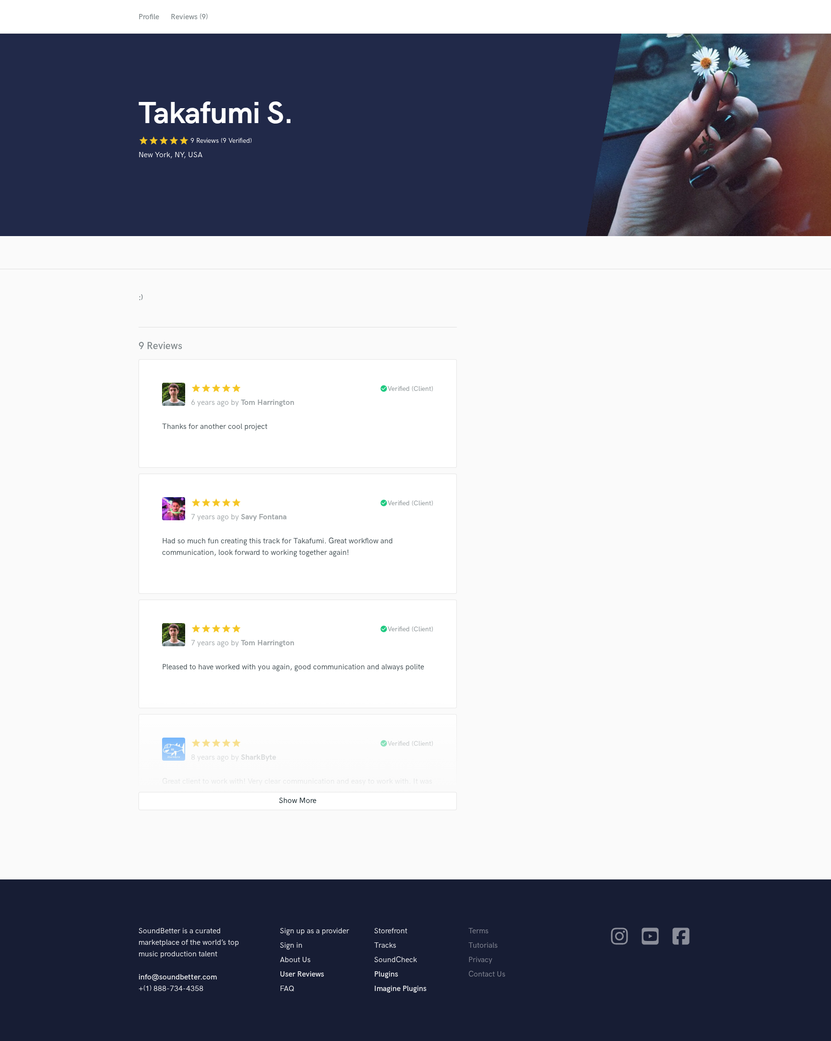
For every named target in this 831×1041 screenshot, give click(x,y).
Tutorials (483, 945)
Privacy (480, 960)
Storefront (390, 931)
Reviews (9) (189, 17)
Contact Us (486, 974)
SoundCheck (395, 960)
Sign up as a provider (314, 931)
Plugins (386, 974)
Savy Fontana (264, 517)
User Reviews (302, 974)
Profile (148, 17)
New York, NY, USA (170, 155)
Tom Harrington (267, 402)
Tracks (385, 945)
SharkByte (258, 757)
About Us (295, 960)
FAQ (287, 988)
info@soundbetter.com (177, 977)
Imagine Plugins (400, 988)
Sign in (291, 945)
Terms (478, 931)
